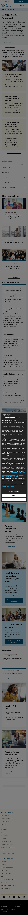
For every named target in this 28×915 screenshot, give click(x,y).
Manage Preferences (14, 491)
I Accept (14, 499)
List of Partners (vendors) (8, 486)
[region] (14, 457)
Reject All (14, 495)
